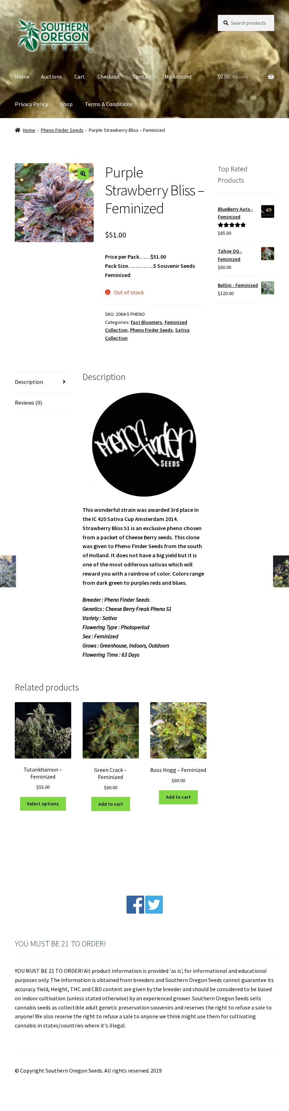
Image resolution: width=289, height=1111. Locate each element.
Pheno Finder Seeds (62, 130)
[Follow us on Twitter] (154, 911)
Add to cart (110, 804)
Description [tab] (29, 381)
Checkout (108, 76)
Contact (142, 76)
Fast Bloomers (146, 322)
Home (22, 76)
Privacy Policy (31, 104)
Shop (66, 104)
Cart (79, 76)
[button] (83, 173)
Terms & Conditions (109, 104)
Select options (43, 803)
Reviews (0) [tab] (28, 402)
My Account (178, 76)
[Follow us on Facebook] (135, 911)
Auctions (51, 76)
